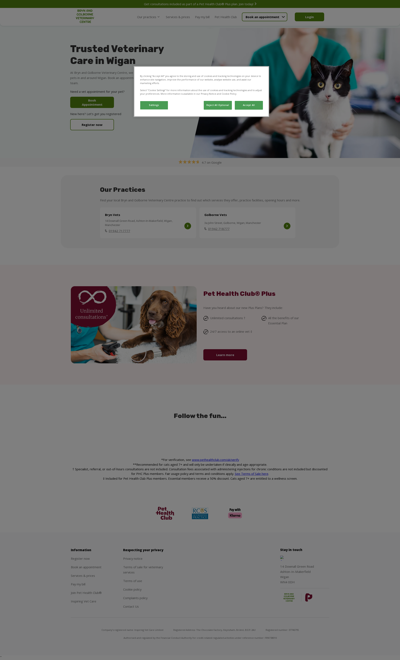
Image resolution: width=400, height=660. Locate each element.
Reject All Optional (217, 105)
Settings (154, 105)
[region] (201, 91)
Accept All (249, 105)
